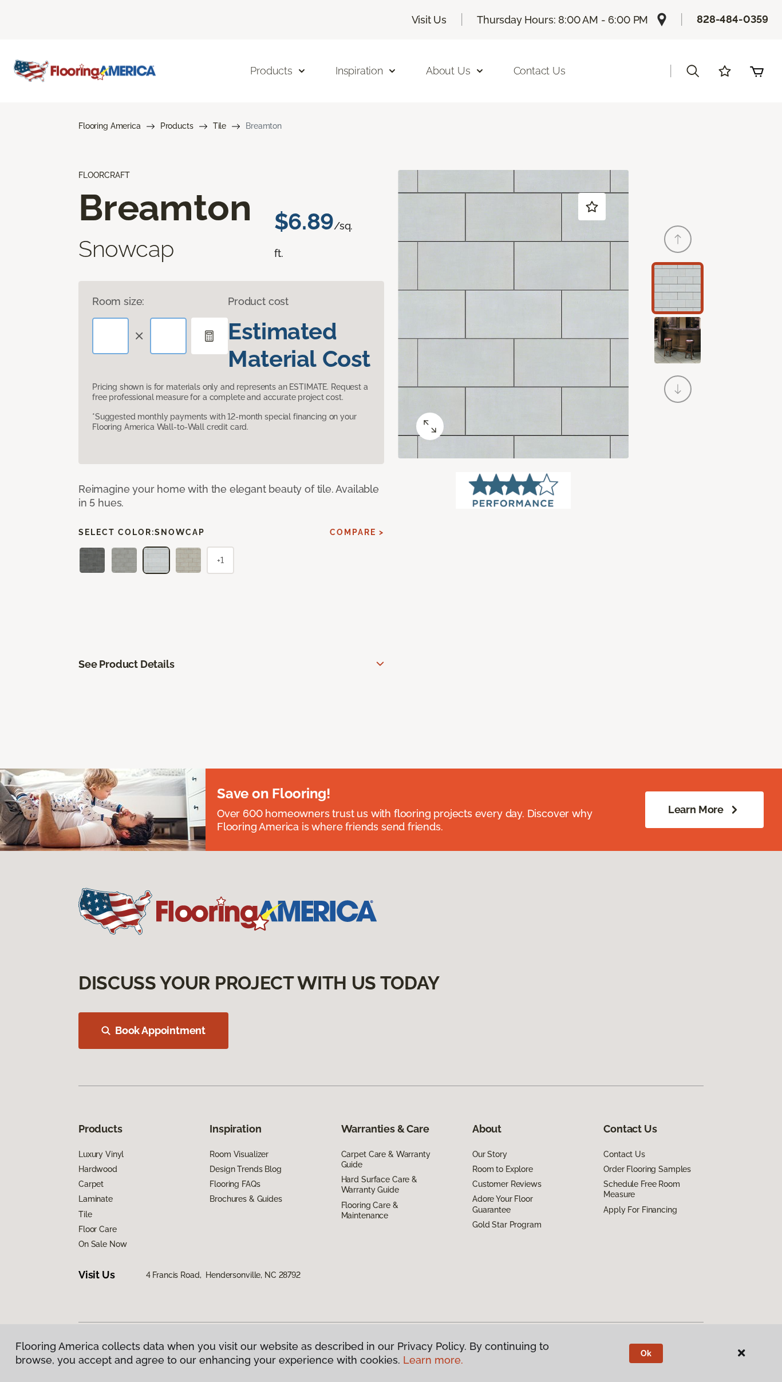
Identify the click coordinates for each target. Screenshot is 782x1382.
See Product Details (126, 664)
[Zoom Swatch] (430, 426)
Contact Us (540, 71)
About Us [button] (448, 71)
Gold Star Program (507, 1224)
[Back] (678, 239)
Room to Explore (502, 1169)
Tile (219, 125)
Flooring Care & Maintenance (369, 1210)
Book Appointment (160, 1030)
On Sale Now (102, 1244)
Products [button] (271, 71)
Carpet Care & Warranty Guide (386, 1159)
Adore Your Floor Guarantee (502, 1204)
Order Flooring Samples (647, 1169)
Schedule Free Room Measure (641, 1189)
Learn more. (433, 1360)
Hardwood (97, 1169)
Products (176, 125)
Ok (646, 1353)
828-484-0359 (732, 19)
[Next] (678, 389)
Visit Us (429, 20)
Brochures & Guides (246, 1198)
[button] (692, 71)
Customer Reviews (507, 1184)
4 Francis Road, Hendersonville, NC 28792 (223, 1275)
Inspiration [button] (359, 71)
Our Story (489, 1154)
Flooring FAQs (235, 1184)
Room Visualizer (239, 1154)
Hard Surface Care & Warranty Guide (379, 1184)
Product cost (258, 301)
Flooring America (109, 125)
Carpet (91, 1184)
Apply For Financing (640, 1209)
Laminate (95, 1198)
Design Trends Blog (245, 1169)
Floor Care (97, 1229)
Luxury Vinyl (101, 1154)
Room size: (118, 301)
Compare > (357, 532)
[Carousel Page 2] (677, 340)
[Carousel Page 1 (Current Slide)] (677, 288)
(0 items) (757, 71)
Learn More (696, 809)
